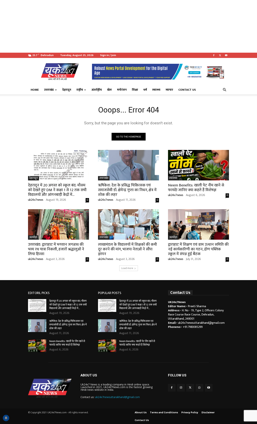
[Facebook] (214, 55)
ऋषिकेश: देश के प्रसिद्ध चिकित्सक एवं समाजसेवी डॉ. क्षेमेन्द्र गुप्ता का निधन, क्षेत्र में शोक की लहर (127, 190)
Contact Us (187, 89)
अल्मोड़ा (33, 237)
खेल (109, 89)
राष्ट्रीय (79, 89)
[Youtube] (226, 55)
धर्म (145, 89)
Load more (127, 268)
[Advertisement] (113, 26)
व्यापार (169, 89)
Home (35, 89)
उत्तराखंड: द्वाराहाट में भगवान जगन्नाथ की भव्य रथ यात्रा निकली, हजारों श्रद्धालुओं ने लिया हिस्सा (56, 249)
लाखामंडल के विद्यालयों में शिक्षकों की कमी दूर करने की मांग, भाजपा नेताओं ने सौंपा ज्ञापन (127, 249)
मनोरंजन (122, 89)
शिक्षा (135, 89)
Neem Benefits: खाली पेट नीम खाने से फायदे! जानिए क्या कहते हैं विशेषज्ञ (196, 187)
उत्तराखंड (49, 89)
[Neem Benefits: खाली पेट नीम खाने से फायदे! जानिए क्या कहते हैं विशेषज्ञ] (198, 165)
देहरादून (66, 89)
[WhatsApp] (199, 387)
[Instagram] (181, 387)
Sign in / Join (108, 55)
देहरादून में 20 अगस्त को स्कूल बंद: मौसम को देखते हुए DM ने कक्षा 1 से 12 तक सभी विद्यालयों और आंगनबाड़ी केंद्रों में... (57, 190)
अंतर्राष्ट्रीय (96, 89)
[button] (224, 90)
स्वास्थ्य (156, 89)
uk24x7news (35, 199)
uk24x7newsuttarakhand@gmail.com (117, 397)
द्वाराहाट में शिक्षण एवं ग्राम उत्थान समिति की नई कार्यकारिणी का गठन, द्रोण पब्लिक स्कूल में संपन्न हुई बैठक (198, 249)
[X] (220, 55)
